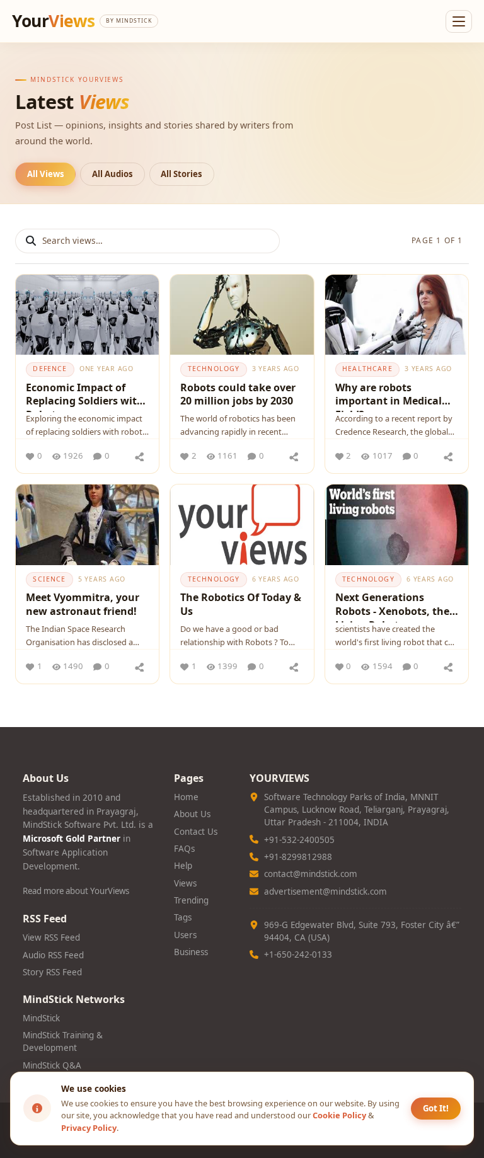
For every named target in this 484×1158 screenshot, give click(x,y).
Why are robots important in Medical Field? (388, 396)
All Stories (181, 174)
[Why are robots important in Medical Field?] (396, 315)
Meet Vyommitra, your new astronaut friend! (82, 604)
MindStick (41, 1018)
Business (191, 952)
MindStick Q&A (52, 1065)
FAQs (184, 848)
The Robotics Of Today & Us (240, 604)
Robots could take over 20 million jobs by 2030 (238, 394)
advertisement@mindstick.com (325, 891)
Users (185, 935)
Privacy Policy (89, 1127)
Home (186, 797)
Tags (183, 917)
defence (50, 368)
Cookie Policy (339, 1115)
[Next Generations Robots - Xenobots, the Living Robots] (396, 524)
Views (185, 883)
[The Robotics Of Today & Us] (241, 524)
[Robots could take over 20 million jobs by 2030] (241, 315)
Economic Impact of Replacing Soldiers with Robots (85, 396)
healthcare (367, 368)
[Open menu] (459, 21)
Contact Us (195, 831)
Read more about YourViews (76, 891)
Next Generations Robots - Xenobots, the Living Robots (392, 606)
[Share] (139, 456)
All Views (45, 174)
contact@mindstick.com (310, 874)
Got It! (436, 1108)
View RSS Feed (51, 937)
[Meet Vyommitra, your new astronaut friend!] (87, 524)
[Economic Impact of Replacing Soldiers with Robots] (87, 315)
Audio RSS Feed (53, 955)
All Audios (112, 174)
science (49, 579)
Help (183, 865)
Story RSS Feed (52, 972)
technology (214, 368)
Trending (191, 900)
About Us (192, 814)
